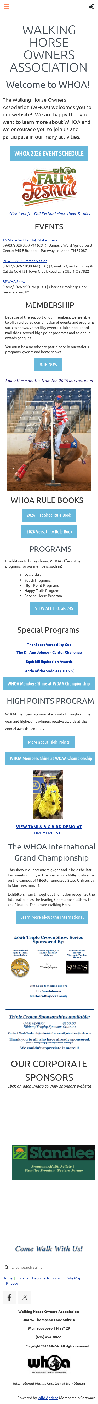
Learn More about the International (52, 917)
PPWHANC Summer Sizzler (25, 260)
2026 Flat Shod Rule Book (49, 515)
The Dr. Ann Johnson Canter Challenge (49, 652)
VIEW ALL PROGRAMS (54, 608)
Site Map (74, 1278)
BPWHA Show (14, 281)
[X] (24, 1297)
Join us (22, 1278)
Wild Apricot (48, 1397)
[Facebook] (9, 1297)
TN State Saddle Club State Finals (30, 240)
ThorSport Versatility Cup (49, 644)
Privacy (12, 1283)
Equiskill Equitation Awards (49, 661)
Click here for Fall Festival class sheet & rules (49, 213)
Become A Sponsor (47, 1278)
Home (8, 1278)
